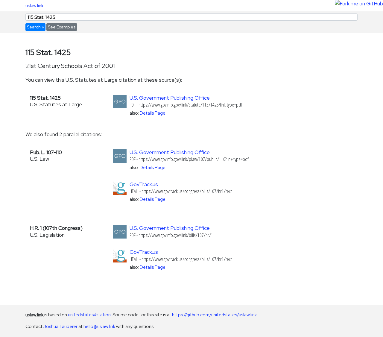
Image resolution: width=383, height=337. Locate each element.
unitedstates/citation (89, 315)
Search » (35, 27)
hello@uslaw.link (99, 326)
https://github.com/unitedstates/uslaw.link (214, 315)
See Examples (61, 27)
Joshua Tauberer (60, 326)
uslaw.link (34, 5)
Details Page (152, 113)
